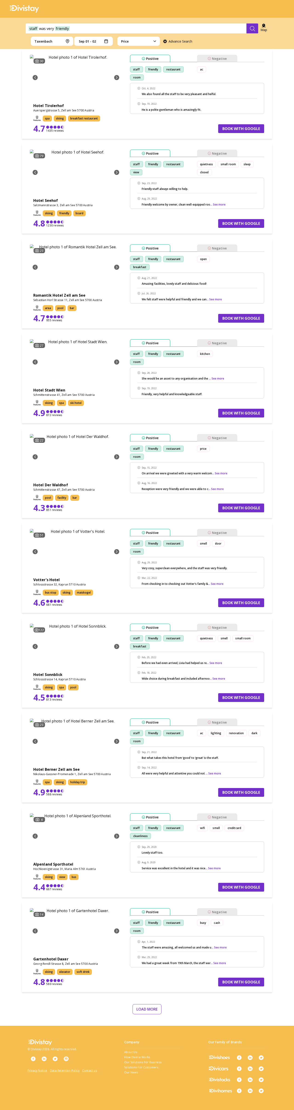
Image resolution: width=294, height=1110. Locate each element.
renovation (236, 733)
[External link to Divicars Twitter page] (261, 1068)
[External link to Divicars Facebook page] (239, 1068)
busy (203, 923)
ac (201, 69)
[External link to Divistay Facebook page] (33, 1058)
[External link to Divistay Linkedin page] (44, 1058)
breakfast (139, 267)
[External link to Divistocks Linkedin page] (250, 1079)
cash (217, 923)
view (136, 172)
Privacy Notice (37, 1070)
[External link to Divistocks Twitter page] (261, 1079)
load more (147, 1009)
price (203, 449)
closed (204, 172)
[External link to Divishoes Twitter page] (261, 1057)
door (218, 543)
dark (254, 733)
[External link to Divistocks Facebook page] (239, 1079)
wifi (202, 828)
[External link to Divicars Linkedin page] (250, 1068)
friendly (153, 69)
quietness (206, 164)
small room (228, 164)
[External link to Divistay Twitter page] (55, 1058)
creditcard (234, 828)
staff (136, 69)
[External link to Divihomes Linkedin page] (250, 1090)
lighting (216, 733)
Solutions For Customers (141, 1067)
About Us (130, 1052)
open (203, 259)
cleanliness (140, 836)
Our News (131, 1072)
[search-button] (252, 28)
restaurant (173, 69)
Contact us (89, 1070)
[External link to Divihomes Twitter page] (261, 1090)
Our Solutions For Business (142, 1062)
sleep (247, 164)
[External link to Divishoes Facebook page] (239, 1057)
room (137, 77)
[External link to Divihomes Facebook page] (239, 1090)
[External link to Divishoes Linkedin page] (250, 1057)
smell (203, 543)
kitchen (205, 354)
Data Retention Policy (64, 1070)
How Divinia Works (137, 1057)
